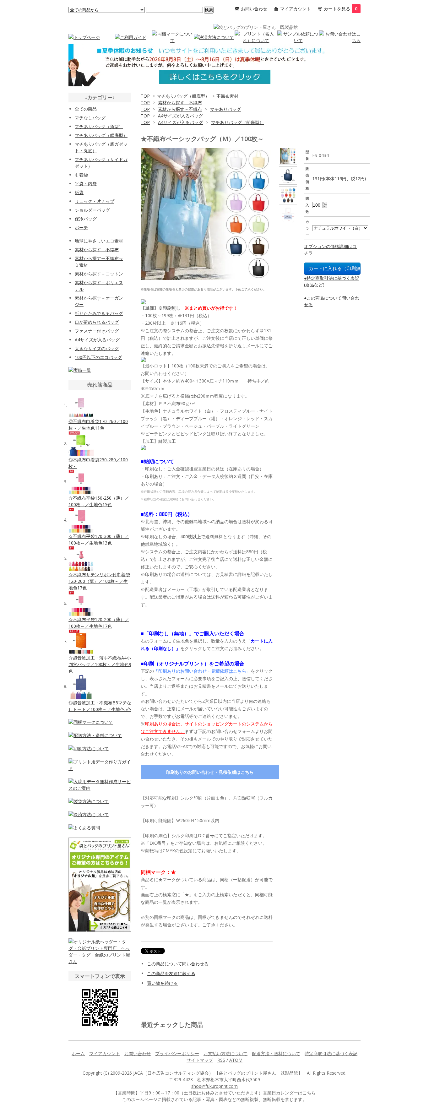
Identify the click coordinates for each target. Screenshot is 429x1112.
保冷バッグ (86, 219)
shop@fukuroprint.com (214, 1086)
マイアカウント (295, 9)
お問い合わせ (254, 9)
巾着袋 (81, 175)
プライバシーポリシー (177, 1053)
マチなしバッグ (90, 118)
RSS (221, 1060)
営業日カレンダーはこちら (289, 1093)
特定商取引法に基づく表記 (331, 1053)
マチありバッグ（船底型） (183, 96)
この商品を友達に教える (171, 973)
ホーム (78, 1053)
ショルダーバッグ (92, 210)
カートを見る (340, 9)
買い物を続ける (162, 983)
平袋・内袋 (86, 184)
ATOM (235, 1060)
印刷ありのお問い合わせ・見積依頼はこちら (210, 772)
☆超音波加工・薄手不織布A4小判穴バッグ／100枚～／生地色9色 (99, 664)
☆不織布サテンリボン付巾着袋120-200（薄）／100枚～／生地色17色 (99, 581)
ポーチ (81, 228)
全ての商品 (86, 109)
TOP (145, 96)
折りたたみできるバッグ (99, 313)
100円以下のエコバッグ (98, 357)
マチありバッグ (225, 109)
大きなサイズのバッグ (97, 348)
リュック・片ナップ (94, 201)
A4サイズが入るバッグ (180, 116)
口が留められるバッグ (97, 322)
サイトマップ (200, 1060)
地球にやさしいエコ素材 (99, 241)
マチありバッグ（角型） (99, 126)
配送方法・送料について (276, 1053)
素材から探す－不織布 (180, 103)
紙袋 (79, 192)
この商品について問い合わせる (178, 964)
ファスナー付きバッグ (97, 331)
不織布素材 (227, 96)
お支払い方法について (225, 1053)
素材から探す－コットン (99, 274)
